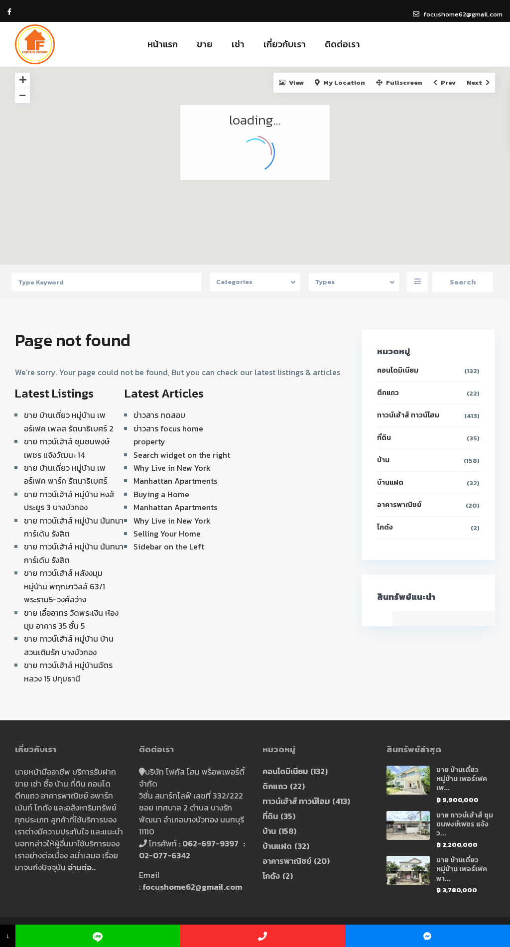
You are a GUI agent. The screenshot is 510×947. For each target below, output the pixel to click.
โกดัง (385, 527)
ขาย (205, 44)
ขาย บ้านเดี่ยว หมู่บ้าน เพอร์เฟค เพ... (461, 779)
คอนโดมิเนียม (397, 370)
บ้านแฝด (390, 482)
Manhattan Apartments (175, 481)
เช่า (238, 44)
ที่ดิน (384, 437)
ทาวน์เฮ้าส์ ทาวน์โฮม (408, 415)
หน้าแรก (162, 44)
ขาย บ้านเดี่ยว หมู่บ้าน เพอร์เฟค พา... (461, 869)
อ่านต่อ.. (82, 867)
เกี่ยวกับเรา (284, 44)
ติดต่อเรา (342, 44)
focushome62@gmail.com (192, 887)
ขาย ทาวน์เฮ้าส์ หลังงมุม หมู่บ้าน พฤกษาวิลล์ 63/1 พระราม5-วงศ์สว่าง (64, 586)
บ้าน (383, 460)
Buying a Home (161, 494)
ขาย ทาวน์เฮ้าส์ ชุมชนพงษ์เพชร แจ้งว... (464, 824)
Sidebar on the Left (168, 546)
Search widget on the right (181, 455)
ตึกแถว (388, 393)
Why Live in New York (172, 468)
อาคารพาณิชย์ (399, 505)
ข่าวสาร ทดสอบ (159, 415)
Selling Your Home (167, 534)
